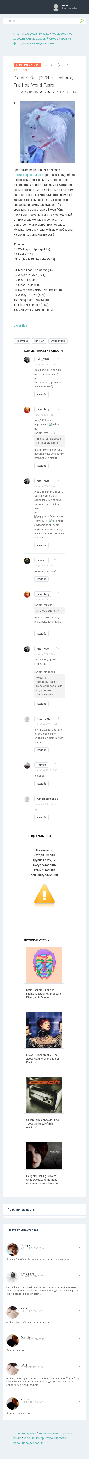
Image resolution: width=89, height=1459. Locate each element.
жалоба (41, 394)
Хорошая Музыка (27, 65)
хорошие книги (23, 38)
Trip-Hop (39, 341)
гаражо (41, 560)
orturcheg (47, 91)
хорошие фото (56, 1438)
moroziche (27, 1273)
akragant (26, 1245)
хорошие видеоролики (38, 43)
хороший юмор (46, 38)
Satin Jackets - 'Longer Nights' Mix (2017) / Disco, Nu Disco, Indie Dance (44, 993)
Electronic (22, 341)
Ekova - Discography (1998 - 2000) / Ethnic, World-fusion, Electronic (43, 1058)
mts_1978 (43, 359)
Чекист (41, 765)
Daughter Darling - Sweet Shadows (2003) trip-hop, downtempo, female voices (42, 1179)
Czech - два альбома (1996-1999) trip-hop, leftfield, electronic (43, 1123)
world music (58, 341)
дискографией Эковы (28, 175)
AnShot (25, 1336)
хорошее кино (61, 33)
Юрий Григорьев (47, 798)
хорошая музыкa (37, 33)
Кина (24, 1308)
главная (19, 33)
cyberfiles (20, 325)
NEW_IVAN (43, 718)
